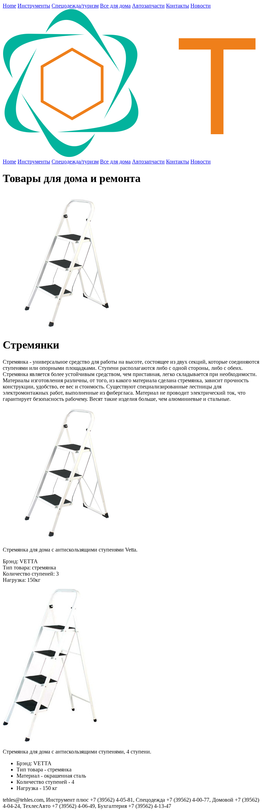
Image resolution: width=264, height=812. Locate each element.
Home (9, 6)
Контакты (177, 6)
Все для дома (115, 6)
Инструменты (34, 6)
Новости (200, 6)
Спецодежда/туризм (75, 6)
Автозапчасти (148, 6)
